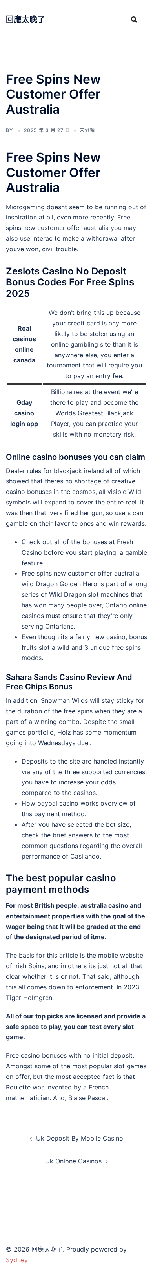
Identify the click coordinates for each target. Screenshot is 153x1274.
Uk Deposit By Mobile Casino (79, 1138)
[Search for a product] (134, 19)
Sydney (17, 1260)
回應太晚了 (25, 19)
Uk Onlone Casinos (73, 1161)
